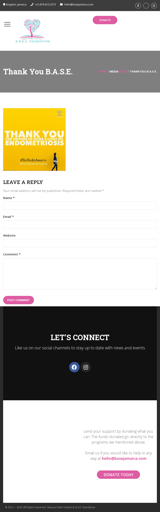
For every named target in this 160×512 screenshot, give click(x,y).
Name (9, 197)
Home (102, 71)
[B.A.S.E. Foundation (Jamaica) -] (33, 31)
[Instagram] (86, 367)
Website (9, 235)
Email (8, 216)
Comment (12, 254)
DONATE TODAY (118, 474)
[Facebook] (74, 367)
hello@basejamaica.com (124, 458)
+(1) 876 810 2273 (45, 4)
